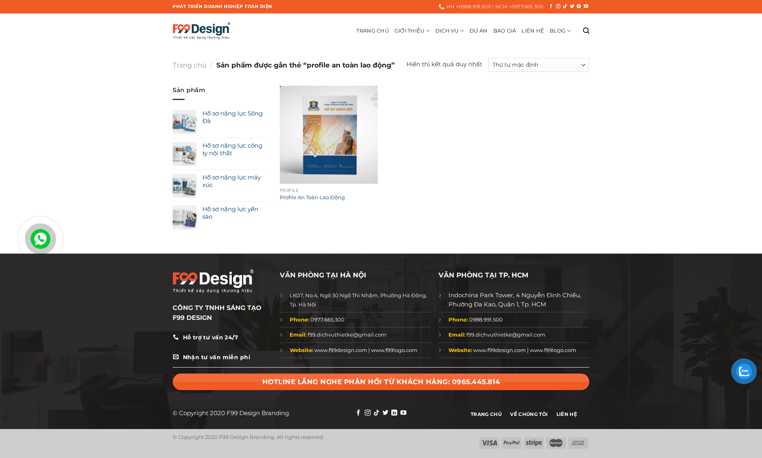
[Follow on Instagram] (558, 6)
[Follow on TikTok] (565, 6)
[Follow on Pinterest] (579, 6)
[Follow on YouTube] (586, 6)
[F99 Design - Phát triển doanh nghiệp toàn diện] (201, 30)
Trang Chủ (372, 30)
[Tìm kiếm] (586, 30)
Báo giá (504, 30)
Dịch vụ (447, 30)
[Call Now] (40, 239)
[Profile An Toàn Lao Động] (329, 135)
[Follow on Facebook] (551, 6)
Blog (558, 30)
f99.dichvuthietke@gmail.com (338, 334)
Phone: (300, 319)
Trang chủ (189, 65)
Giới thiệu (409, 30)
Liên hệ (532, 30)
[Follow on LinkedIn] (394, 413)
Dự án (478, 30)
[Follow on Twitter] (572, 6)
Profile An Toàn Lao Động (312, 197)
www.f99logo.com (394, 350)
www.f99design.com (340, 350)
